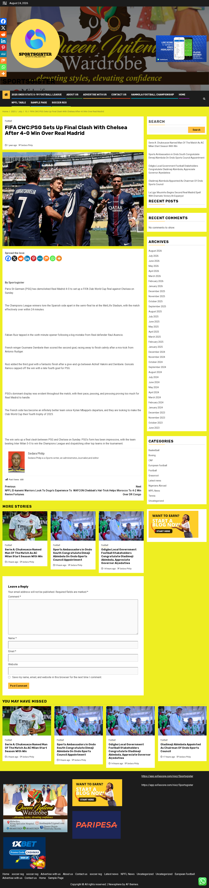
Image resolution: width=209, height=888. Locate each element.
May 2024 (154, 387)
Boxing (152, 455)
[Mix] (46, 258)
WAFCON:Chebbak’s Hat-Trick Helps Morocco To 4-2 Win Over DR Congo (107, 490)
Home (182, 94)
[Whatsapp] (53, 258)
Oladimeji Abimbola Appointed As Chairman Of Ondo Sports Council (181, 748)
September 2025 (157, 306)
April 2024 (154, 392)
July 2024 (154, 377)
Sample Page (39, 102)
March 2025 (155, 336)
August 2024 (155, 372)
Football (8, 121)
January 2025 (156, 347)
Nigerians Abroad (157, 485)
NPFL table (19, 102)
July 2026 (154, 256)
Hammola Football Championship (152, 94)
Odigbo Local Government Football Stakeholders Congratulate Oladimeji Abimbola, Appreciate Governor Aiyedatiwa (119, 556)
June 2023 (154, 427)
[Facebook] (8, 258)
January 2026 (156, 286)
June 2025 (154, 321)
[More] (59, 258)
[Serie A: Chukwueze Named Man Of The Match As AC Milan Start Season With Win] (24, 526)
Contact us (118, 94)
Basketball (154, 450)
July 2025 (154, 316)
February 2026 (156, 281)
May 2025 (154, 326)
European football (158, 465)
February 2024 (156, 402)
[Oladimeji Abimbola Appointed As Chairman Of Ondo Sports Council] (182, 721)
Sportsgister (28, 81)
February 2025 (156, 342)
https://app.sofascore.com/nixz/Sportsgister (167, 776)
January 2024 (156, 407)
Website (13, 664)
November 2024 (157, 357)
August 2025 (155, 311)
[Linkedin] (27, 258)
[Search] (204, 99)
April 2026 (154, 271)
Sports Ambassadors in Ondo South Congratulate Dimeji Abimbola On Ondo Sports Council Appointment (72, 554)
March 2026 (155, 276)
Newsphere (115, 884)
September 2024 (157, 367)
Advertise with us (95, 94)
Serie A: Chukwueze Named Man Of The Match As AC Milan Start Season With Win (24, 553)
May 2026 (154, 266)
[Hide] (1, 80)
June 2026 (154, 261)
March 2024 (155, 397)
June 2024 (154, 382)
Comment (14, 596)
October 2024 (156, 362)
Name (12, 638)
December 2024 (157, 352)
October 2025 (156, 301)
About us (72, 94)
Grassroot (154, 475)
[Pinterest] (33, 258)
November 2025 (157, 296)
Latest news (155, 480)
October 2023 (156, 422)
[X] (14, 258)
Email (12, 651)
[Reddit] (21, 258)
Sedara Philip (27, 145)
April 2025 (154, 331)
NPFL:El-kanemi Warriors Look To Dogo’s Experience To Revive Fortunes (38, 490)
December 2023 (157, 412)
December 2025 (157, 291)
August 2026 (155, 251)
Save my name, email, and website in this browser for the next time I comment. (57, 677)
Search (157, 121)
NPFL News (154, 490)
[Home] (6, 95)
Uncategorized (156, 501)
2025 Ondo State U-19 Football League (37, 94)
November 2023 (157, 417)
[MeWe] (40, 258)
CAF (151, 460)
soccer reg (59, 102)
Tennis (152, 495)
